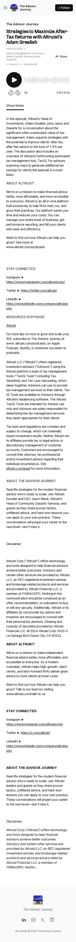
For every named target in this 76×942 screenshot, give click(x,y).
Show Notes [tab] (15, 105)
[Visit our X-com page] (43, 920)
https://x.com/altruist (35, 733)
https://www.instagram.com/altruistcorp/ (34, 724)
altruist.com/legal (18, 468)
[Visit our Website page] (52, 920)
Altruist (11, 325)
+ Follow (64, 7)
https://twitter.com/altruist (39, 290)
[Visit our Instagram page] (33, 920)
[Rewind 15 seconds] (11, 92)
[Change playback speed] (26, 92)
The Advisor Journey (27, 7)
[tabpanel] (38, 494)
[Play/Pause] (14, 80)
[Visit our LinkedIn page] (24, 920)
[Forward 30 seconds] (18, 92)
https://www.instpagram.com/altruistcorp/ (35, 282)
